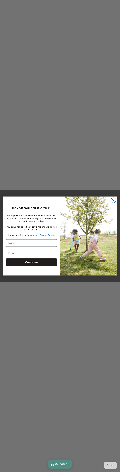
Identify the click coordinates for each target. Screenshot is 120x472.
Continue (31, 262)
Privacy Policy (47, 235)
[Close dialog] (113, 200)
